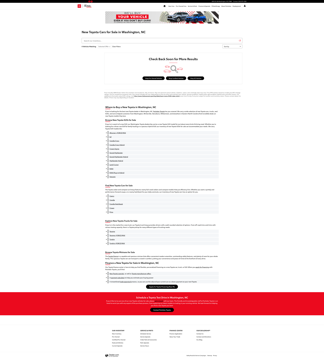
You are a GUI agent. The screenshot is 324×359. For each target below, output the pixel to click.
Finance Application (176, 334)
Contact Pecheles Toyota (162, 310)
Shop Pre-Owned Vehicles (153, 78)
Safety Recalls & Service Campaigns (196, 355)
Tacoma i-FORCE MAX (117, 235)
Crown (112, 208)
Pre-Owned (115, 337)
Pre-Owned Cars (181, 6)
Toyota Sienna (113, 256)
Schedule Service (145, 334)
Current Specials (117, 346)
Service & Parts (192, 6)
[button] (89, 2)
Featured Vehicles (117, 343)
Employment (237, 6)
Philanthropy (216, 6)
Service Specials (145, 337)
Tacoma (112, 231)
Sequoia (112, 177)
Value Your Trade (175, 337)
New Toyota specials (117, 273)
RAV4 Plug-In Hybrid (117, 173)
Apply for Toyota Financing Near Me (162, 287)
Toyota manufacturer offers (141, 273)
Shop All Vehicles (195, 78)
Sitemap (209, 355)
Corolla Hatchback (116, 204)
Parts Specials (144, 343)
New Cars (171, 6)
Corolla (112, 200)
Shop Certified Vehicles (176, 78)
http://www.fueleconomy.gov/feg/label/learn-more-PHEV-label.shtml (157, 96)
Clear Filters (116, 46)
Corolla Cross (114, 141)
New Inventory (116, 334)
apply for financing (202, 267)
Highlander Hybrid (116, 161)
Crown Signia (114, 149)
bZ (110, 137)
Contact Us (200, 334)
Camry (112, 196)
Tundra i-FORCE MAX (117, 243)
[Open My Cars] (244, 6)
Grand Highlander (116, 153)
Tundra (112, 239)
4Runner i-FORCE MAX (118, 133)
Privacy (215, 355)
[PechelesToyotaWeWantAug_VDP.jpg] (162, 17)
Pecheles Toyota (159, 111)
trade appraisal (125, 282)
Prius (111, 212)
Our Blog (199, 340)
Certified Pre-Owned (118, 340)
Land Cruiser (114, 165)
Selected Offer (103, 46)
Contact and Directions (203, 337)
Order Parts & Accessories (148, 340)
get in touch (159, 301)
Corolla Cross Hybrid (117, 145)
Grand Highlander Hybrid (119, 157)
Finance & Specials (204, 6)
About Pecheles (226, 6)
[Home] (80, 6)
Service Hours (144, 346)
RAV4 (111, 169)
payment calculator (118, 278)
